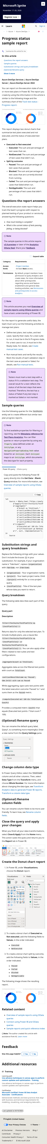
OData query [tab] (22, 469)
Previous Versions (23, 1130)
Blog (34, 1130)
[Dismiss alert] (43, 4)
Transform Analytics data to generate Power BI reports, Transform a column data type (22, 789)
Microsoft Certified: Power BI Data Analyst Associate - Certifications (19, 1093)
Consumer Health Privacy (12, 1137)
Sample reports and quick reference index (26, 1028)
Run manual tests (25, 364)
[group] (23, 517)
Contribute (6, 1134)
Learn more (22, 1036)
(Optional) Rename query (14, 70)
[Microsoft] (23, 26)
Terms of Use (32, 1137)
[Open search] (36, 26)
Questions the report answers (16, 60)
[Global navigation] (2, 26)
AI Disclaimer (7, 1130)
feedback (30, 248)
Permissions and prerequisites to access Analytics (29, 290)
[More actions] (43, 31)
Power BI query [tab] (9, 469)
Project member (22, 266)
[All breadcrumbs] (4, 31)
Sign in (42, 26)
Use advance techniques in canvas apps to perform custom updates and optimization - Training (23, 1079)
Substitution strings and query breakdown (21, 67)
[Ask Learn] (39, 31)
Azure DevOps (21, 31)
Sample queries (10, 63)
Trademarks (6, 1140)
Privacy (16, 1134)
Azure (10, 31)
